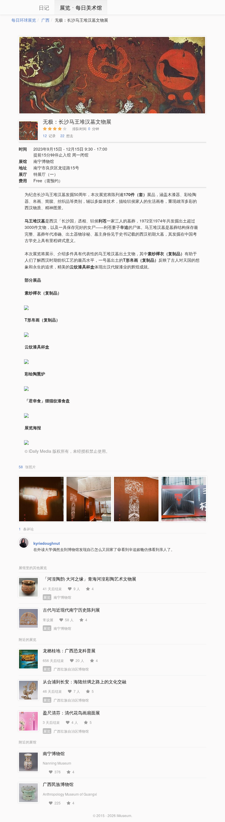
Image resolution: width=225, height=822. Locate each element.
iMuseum (124, 815)
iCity (20, 7)
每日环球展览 (23, 20)
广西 (45, 20)
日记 (44, 7)
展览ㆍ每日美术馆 (81, 7)
